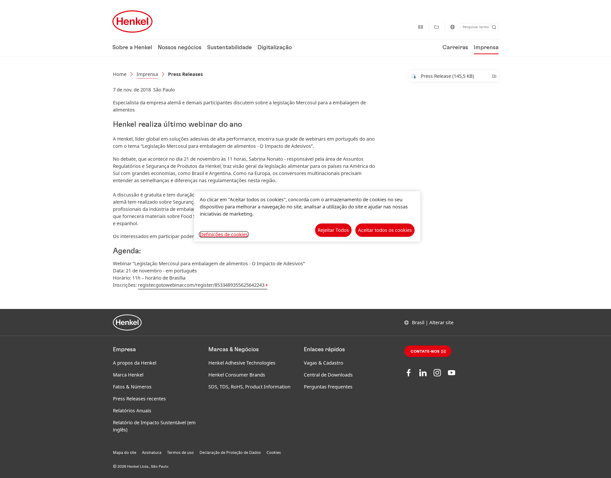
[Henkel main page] (132, 21)
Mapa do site (124, 452)
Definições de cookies (224, 234)
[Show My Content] (436, 27)
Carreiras (455, 47)
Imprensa (486, 47)
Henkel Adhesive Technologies (241, 363)
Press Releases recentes (139, 398)
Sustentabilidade (229, 47)
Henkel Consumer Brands (236, 375)
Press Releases (185, 74)
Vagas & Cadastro (323, 363)
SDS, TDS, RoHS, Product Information (249, 386)
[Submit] (494, 27)
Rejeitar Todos (333, 230)
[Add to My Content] (494, 76)
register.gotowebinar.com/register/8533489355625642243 (201, 285)
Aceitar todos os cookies (385, 230)
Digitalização (275, 47)
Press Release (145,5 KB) (447, 76)
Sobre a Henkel (132, 47)
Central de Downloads (328, 375)
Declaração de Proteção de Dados (230, 452)
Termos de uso (180, 452)
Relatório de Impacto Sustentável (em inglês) (154, 426)
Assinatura (151, 452)
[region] (307, 216)
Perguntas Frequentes (328, 386)
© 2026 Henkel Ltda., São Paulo (141, 466)
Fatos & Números (132, 386)
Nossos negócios (179, 47)
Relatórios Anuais (132, 410)
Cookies (274, 452)
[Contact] (420, 27)
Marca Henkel (128, 375)
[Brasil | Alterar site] (452, 27)
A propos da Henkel (134, 363)
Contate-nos (425, 351)
